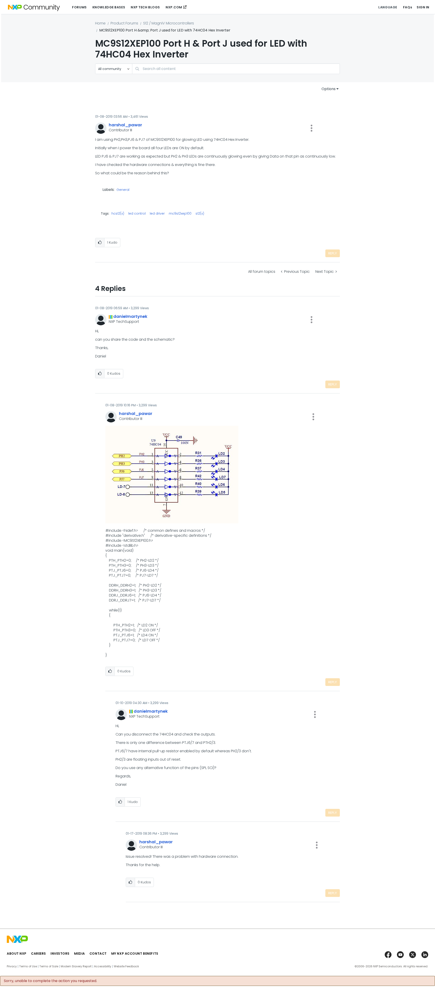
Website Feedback (126, 966)
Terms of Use (28, 966)
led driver (157, 213)
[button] (311, 128)
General (122, 190)
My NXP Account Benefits (134, 953)
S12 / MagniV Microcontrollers (168, 23)
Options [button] (328, 88)
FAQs (407, 7)
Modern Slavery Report (76, 966)
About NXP (17, 953)
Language (387, 7)
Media (79, 953)
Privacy (12, 966)
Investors (60, 953)
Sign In (423, 7)
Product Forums (124, 23)
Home (100, 23)
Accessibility (102, 966)
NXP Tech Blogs (145, 7)
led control (137, 213)
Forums (79, 7)
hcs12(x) (117, 213)
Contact (98, 953)
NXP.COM (174, 7)
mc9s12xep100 (180, 213)
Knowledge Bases (108, 7)
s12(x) (200, 213)
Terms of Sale (48, 966)
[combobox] (236, 68)
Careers (38, 953)
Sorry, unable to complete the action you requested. (50, 980)
